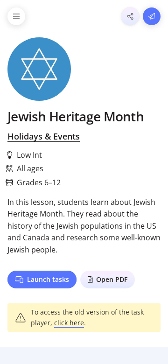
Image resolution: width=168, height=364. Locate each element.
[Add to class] (152, 16)
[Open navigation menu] (16, 16)
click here (69, 322)
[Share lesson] (130, 16)
